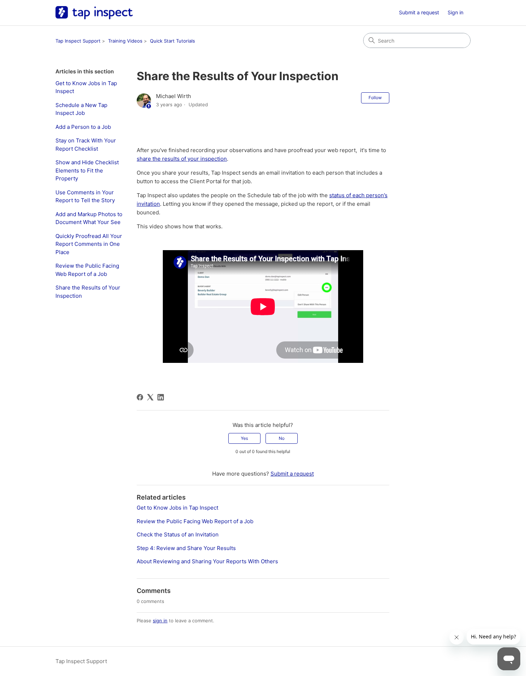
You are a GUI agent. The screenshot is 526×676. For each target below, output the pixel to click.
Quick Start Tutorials (172, 41)
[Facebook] (140, 397)
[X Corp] (150, 397)
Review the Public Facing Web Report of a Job (87, 269)
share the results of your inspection (182, 158)
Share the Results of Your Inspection (87, 291)
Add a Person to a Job (83, 126)
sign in (160, 620)
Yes (244, 438)
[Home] (94, 12)
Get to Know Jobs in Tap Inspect (86, 87)
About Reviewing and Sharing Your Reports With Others (207, 561)
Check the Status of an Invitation (178, 534)
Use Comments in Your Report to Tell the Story (85, 196)
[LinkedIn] (160, 397)
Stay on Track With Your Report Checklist (85, 144)
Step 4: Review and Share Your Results (186, 548)
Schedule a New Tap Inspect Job (81, 109)
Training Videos (125, 41)
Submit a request (419, 12)
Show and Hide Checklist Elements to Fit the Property (87, 170)
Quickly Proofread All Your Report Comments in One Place (88, 244)
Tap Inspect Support (78, 41)
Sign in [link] (455, 12)
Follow (375, 97)
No (281, 438)
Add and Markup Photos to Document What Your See (88, 218)
